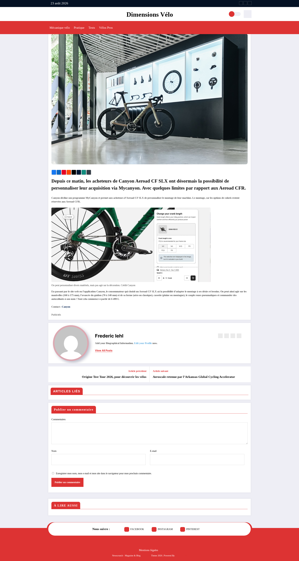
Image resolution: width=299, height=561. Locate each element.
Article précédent (137, 371)
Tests (91, 27)
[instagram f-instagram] (245, 3)
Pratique (79, 27)
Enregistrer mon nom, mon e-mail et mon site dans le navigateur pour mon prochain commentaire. (104, 473)
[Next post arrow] (246, 374)
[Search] (248, 14)
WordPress (145, 555)
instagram (165, 529)
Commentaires (58, 419)
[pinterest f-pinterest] (250, 3)
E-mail (153, 451)
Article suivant (160, 371)
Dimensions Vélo (149, 14)
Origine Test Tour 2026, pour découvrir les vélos (114, 376)
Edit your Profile (143, 343)
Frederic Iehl (109, 336)
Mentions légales (148, 550)
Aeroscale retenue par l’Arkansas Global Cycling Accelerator (194, 376)
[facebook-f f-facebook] (241, 3)
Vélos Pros (106, 27)
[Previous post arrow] (52, 374)
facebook (137, 529)
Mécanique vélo (60, 27)
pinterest (193, 529)
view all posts (103, 350)
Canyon (65, 306)
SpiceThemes (181, 555)
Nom (53, 451)
